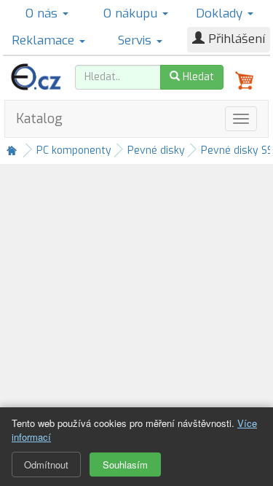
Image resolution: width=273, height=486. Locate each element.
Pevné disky (156, 150)
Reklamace (45, 40)
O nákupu (132, 13)
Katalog (39, 119)
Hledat (197, 77)
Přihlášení (235, 39)
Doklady (221, 13)
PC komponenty (73, 150)
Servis (136, 40)
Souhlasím (125, 464)
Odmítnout (46, 464)
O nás (43, 13)
